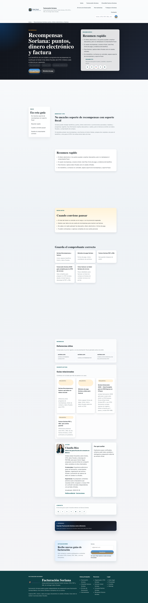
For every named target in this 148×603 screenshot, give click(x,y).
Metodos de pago (48, 71)
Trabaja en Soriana (111, 7)
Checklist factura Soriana (109, 3)
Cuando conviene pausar (38, 127)
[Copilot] (96, 67)
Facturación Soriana (92, 3)
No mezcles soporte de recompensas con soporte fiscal (39, 118)
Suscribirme (102, 552)
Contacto (114, 12)
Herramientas (98, 7)
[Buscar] (116, 16)
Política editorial (70, 493)
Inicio (81, 3)
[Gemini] (100, 67)
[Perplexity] (92, 67)
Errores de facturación (84, 7)
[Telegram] (75, 511)
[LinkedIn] (67, 511)
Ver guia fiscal (34, 71)
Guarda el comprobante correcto (38, 132)
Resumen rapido (36, 124)
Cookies (110, 584)
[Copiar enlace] (84, 511)
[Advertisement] (74, 91)
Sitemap (110, 586)
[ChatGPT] (87, 67)
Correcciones (80, 493)
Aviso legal (111, 580)
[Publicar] (58, 511)
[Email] (80, 511)
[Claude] (104, 67)
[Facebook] (62, 511)
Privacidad (93, 557)
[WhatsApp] (71, 511)
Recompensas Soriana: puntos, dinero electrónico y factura (51, 22)
